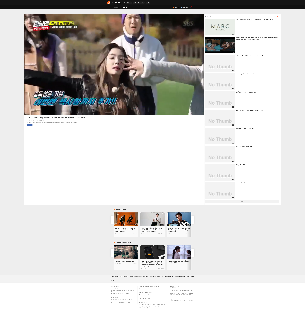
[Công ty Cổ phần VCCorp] (175, 287)
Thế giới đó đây (138, 276)
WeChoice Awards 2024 (139, 2)
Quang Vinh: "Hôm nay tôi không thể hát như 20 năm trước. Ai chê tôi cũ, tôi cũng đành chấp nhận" (151, 229)
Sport (158, 276)
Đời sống (125, 276)
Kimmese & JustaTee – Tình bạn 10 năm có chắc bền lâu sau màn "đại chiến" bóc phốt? (125, 229)
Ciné (121, 276)
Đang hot (116, 7)
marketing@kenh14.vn (145, 294)
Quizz (113, 280)
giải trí (148, 2)
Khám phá (164, 276)
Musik (117, 276)
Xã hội (131, 276)
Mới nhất (124, 7)
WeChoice (129, 2)
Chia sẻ (30, 125)
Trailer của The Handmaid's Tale (124, 261)
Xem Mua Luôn (185, 276)
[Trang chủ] (117, 3)
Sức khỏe (145, 276)
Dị (172, 276)
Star (113, 276)
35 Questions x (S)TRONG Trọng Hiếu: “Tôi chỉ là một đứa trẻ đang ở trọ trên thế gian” (179, 229)
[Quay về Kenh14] (108, 2)
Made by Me (153, 276)
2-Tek (169, 276)
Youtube (42, 120)
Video (192, 276)
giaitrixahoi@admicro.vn (146, 302)
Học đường (178, 276)
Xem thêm (242, 201)
